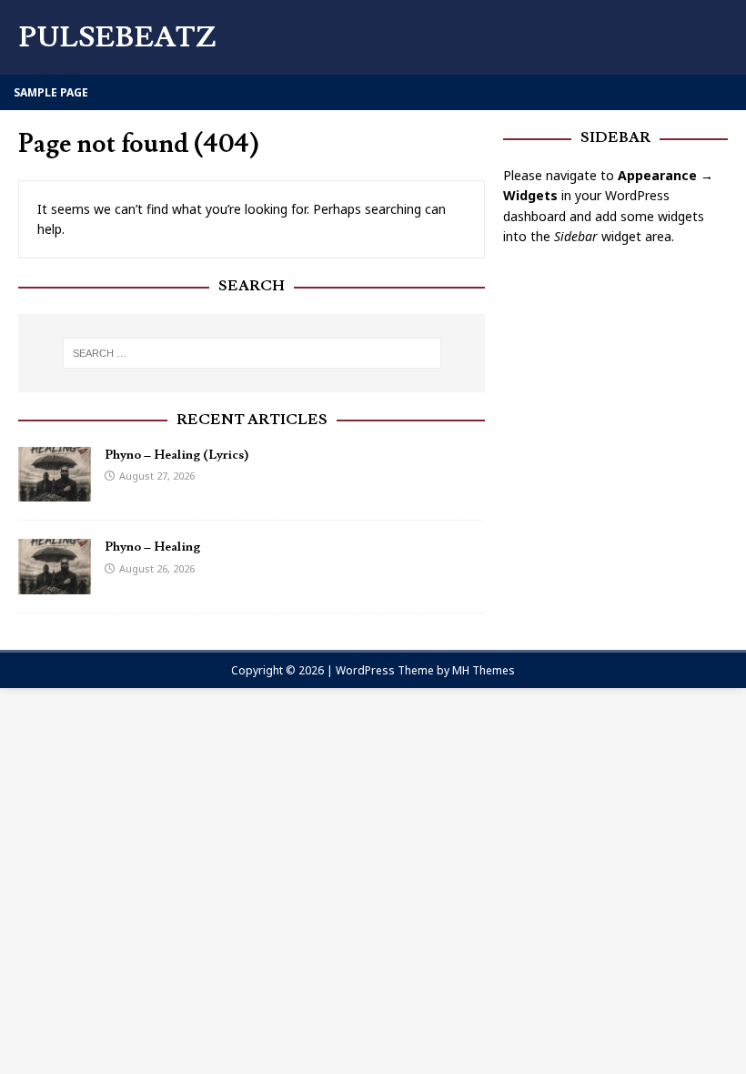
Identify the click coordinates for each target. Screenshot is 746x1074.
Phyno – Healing (152, 547)
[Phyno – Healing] (54, 583)
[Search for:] (252, 353)
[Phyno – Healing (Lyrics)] (54, 491)
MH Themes (483, 670)
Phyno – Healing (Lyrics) (176, 455)
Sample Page (51, 92)
